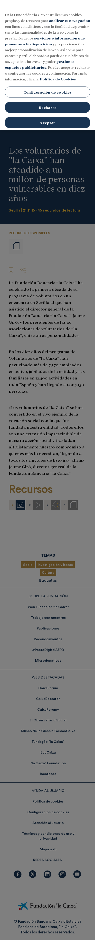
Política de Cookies (58, 79)
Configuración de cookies (47, 92)
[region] (47, 65)
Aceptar (47, 122)
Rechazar (47, 107)
